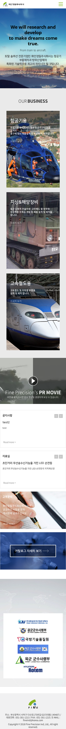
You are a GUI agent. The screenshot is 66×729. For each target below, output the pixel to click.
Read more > (9, 442)
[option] (33, 48)
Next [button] (60, 415)
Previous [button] (55, 415)
